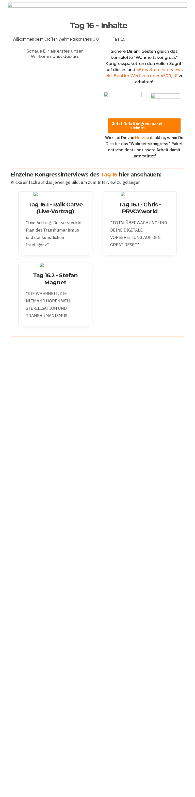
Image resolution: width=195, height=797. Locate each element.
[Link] (55, 223)
